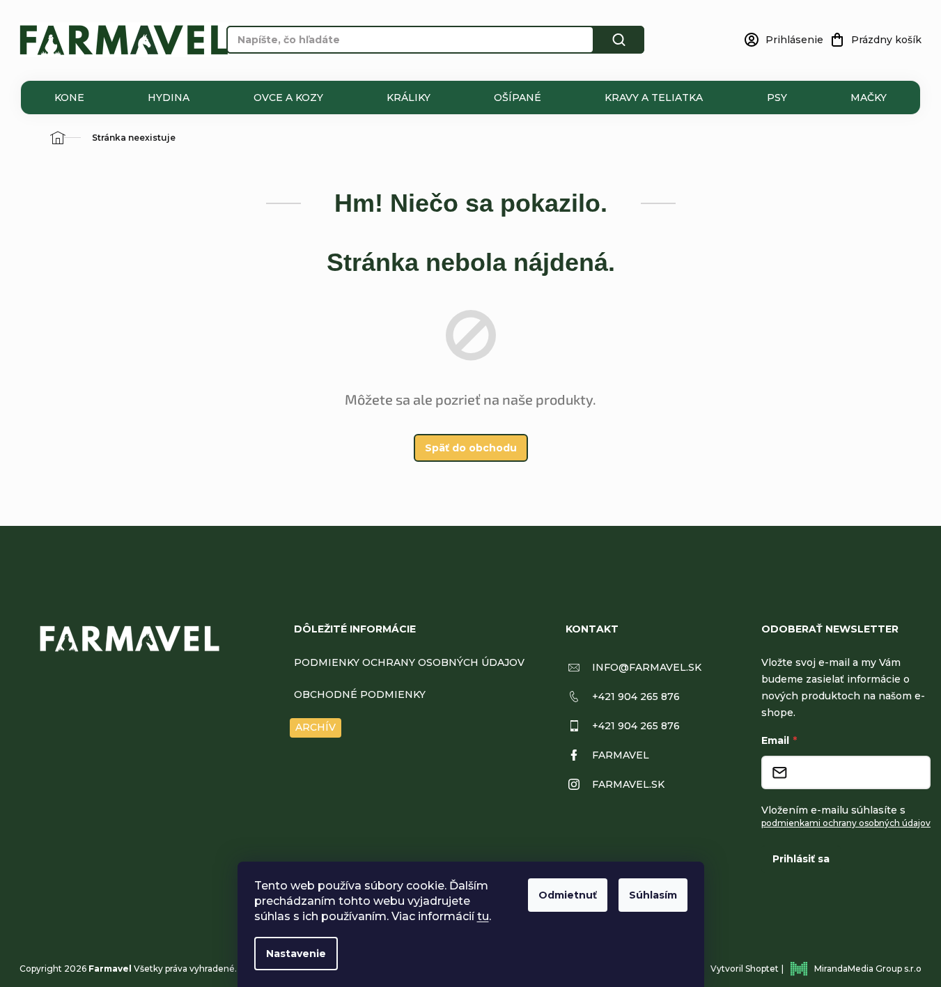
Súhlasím (653, 895)
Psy (777, 97)
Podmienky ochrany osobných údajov (409, 662)
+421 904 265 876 (636, 696)
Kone (69, 97)
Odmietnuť (567, 895)
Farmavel (620, 755)
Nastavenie (296, 953)
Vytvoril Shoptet (744, 968)
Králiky (408, 97)
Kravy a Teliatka (654, 97)
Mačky (868, 97)
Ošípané (517, 97)
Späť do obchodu (471, 448)
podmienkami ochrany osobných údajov (846, 823)
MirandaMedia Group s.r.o (867, 968)
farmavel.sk (628, 784)
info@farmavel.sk (646, 667)
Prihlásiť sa (801, 859)
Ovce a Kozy (288, 97)
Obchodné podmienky (360, 694)
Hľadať (619, 40)
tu (483, 916)
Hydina (168, 97)
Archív (315, 727)
